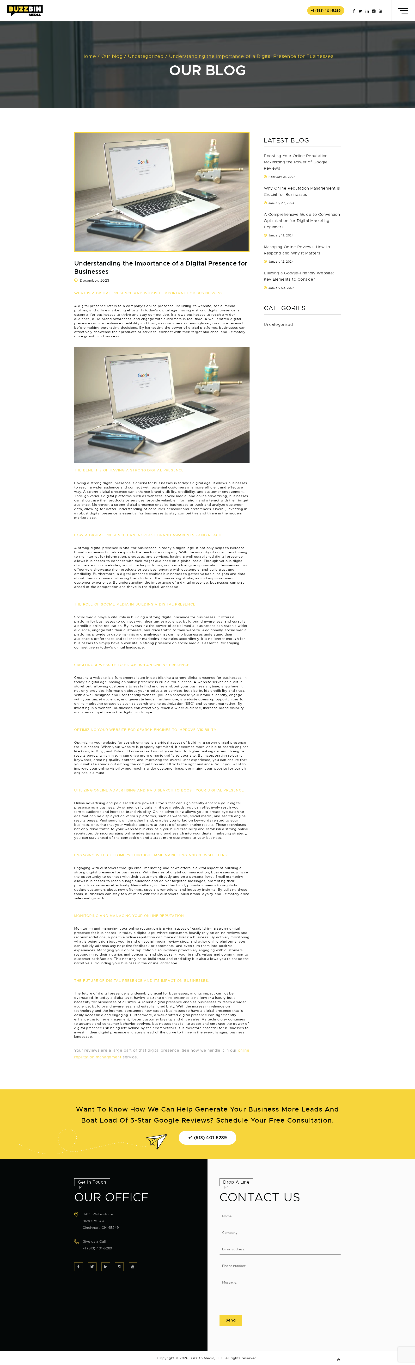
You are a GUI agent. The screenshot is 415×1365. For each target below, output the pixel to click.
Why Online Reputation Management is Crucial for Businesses (302, 191)
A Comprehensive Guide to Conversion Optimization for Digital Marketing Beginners (302, 220)
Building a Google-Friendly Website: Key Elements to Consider (299, 276)
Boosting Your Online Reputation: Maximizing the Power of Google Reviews (296, 162)
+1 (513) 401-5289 (326, 10)
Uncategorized (278, 324)
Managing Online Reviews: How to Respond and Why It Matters (297, 250)
